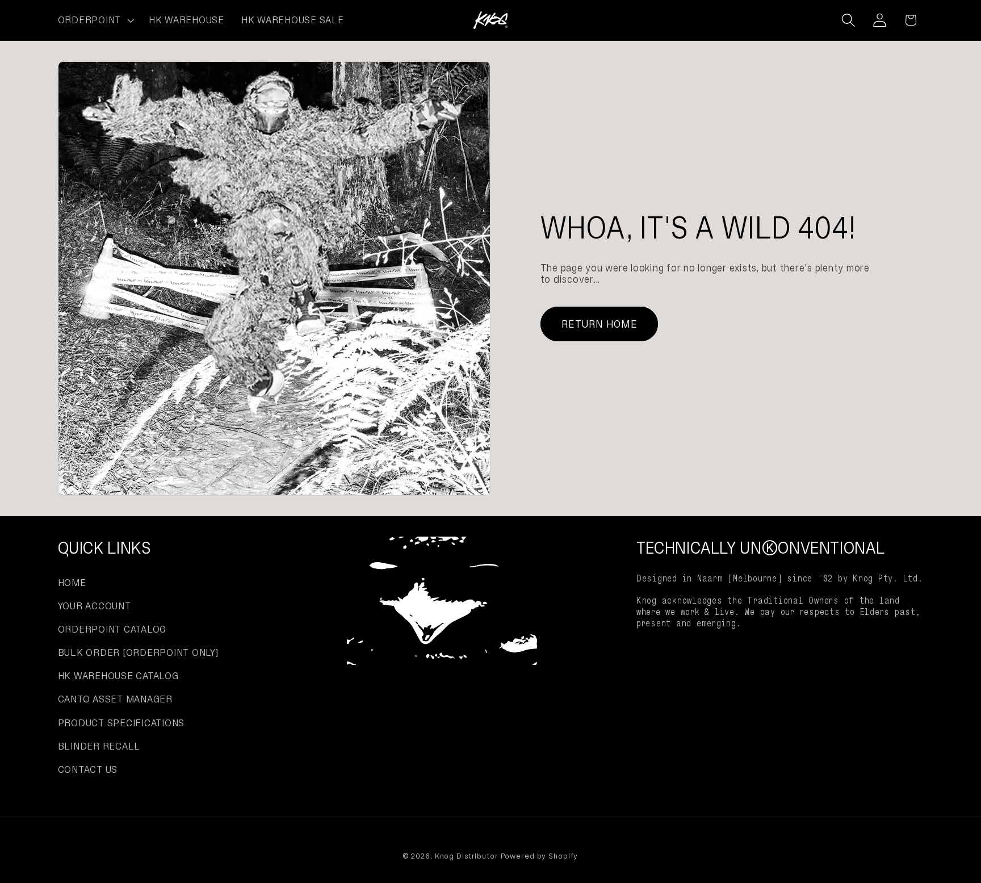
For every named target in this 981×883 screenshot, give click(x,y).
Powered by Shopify (539, 856)
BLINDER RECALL (99, 746)
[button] (94, 20)
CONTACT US (88, 769)
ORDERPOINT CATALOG (112, 629)
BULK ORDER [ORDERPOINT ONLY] (138, 652)
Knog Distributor (466, 856)
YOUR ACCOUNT (94, 606)
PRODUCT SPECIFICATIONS (121, 723)
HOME (72, 582)
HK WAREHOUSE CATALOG (118, 675)
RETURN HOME (599, 323)
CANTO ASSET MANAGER (115, 699)
